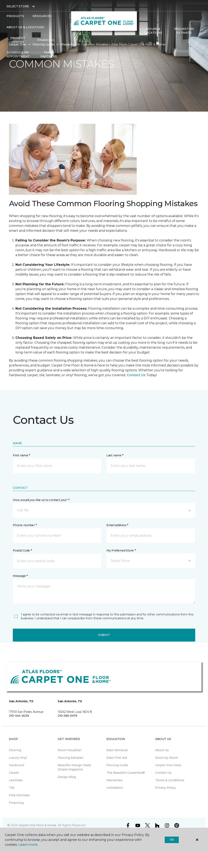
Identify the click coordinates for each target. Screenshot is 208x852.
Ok (172, 839)
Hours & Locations (153, 31)
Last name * (114, 455)
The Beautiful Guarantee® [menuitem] (125, 772)
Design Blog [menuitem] (67, 777)
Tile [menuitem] (11, 788)
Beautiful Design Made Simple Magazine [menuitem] (74, 767)
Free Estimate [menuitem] (19, 795)
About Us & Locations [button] (25, 27)
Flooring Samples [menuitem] (70, 757)
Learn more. (28, 845)
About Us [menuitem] (162, 750)
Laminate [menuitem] (16, 780)
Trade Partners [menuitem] (48, 54)
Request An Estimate (184, 31)
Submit (104, 635)
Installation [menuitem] (114, 788)
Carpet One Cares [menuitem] (168, 765)
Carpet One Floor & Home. (37, 825)
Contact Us (136, 375)
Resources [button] (41, 16)
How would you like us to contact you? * (41, 500)
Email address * (117, 525)
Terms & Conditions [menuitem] (169, 780)
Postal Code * (22, 550)
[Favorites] (150, 43)
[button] (142, 43)
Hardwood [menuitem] (16, 765)
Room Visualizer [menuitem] (69, 750)
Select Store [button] (17, 6)
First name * (21, 455)
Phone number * (25, 525)
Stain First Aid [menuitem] (116, 757)
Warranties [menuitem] (114, 780)
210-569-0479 (67, 715)
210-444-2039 (19, 715)
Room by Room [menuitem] (166, 757)
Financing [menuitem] (45, 40)
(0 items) (157, 43)
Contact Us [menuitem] (163, 772)
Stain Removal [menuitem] (117, 750)
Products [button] (15, 16)
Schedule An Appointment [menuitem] (17, 54)
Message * (20, 575)
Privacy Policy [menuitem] (165, 788)
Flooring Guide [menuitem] (117, 765)
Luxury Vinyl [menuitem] (18, 757)
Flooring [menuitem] (15, 750)
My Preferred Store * (120, 550)
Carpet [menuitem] (14, 772)
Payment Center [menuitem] (17, 40)
